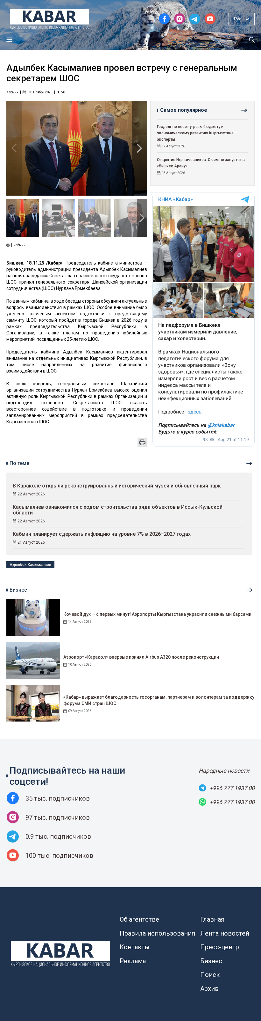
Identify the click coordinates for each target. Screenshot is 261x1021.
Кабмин (12, 92)
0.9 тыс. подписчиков (58, 836)
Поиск (210, 974)
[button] (139, 148)
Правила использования (157, 933)
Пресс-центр (219, 947)
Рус (237, 18)
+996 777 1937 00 (232, 788)
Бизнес (211, 961)
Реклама (133, 961)
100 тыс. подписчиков (59, 855)
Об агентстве (139, 919)
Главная (212, 919)
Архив (209, 988)
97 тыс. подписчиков (57, 817)
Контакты (135, 947)
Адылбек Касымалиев (30, 564)
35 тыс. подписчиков (57, 798)
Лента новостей (224, 933)
